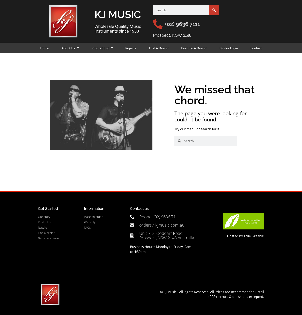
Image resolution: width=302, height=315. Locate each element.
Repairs (130, 48)
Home (44, 48)
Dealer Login (228, 48)
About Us (68, 48)
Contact (256, 48)
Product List (100, 48)
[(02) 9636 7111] (158, 24)
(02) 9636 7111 (182, 24)
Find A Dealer (159, 48)
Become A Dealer (194, 48)
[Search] (214, 10)
